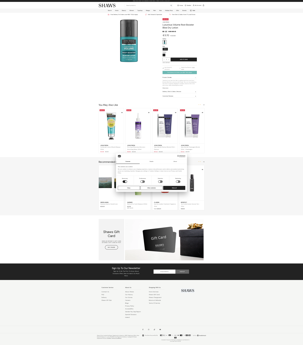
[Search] (171, 5)
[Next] (203, 104)
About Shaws (129, 292)
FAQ (102, 295)
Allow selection (151, 188)
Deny (128, 188)
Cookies (109, 338)
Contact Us (105, 292)
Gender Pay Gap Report (133, 312)
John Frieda (166, 22)
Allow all (174, 188)
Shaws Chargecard (155, 297)
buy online (111, 247)
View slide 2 (200, 104)
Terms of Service (154, 303)
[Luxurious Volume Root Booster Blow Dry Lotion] (164, 42)
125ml (165, 49)
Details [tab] (151, 161)
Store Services (153, 292)
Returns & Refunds (155, 300)
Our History (129, 295)
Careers (127, 300)
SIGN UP (182, 271)
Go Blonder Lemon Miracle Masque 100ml (110, 147)
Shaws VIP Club (106, 300)
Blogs (127, 303)
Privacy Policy (129, 306)
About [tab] (175, 161)
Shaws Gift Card (154, 295)
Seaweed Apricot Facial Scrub (109, 203)
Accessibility (129, 309)
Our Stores (128, 297)
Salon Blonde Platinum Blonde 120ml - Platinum (164, 147)
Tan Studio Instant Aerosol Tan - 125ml (190, 204)
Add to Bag (184, 59)
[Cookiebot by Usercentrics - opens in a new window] (178, 156)
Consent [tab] (127, 161)
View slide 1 (199, 104)
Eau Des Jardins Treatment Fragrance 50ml (165, 204)
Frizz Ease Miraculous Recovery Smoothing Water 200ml (136, 147)
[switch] (142, 181)
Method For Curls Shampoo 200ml (137, 203)
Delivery (104, 297)
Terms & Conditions (116, 338)
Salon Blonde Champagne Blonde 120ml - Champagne (190, 147)
